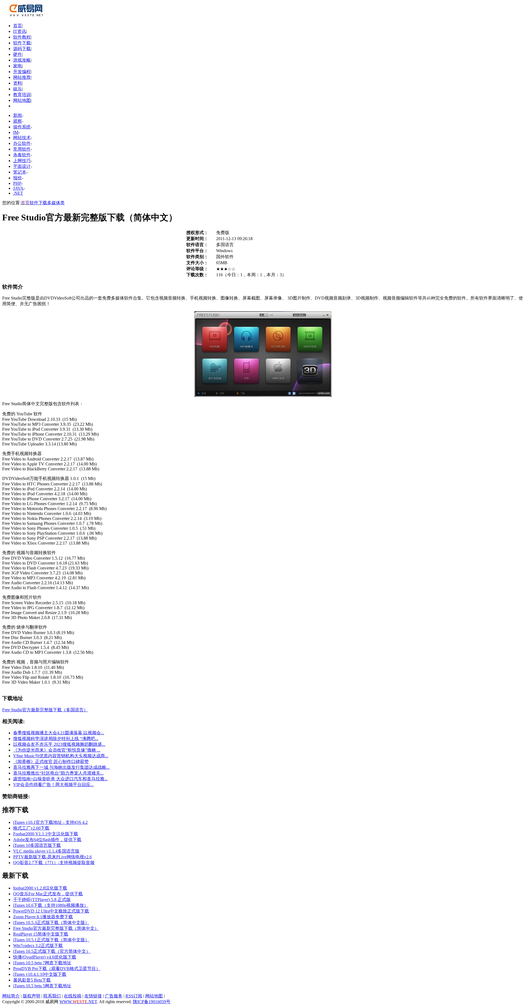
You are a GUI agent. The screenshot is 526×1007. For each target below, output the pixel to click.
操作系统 (22, 127)
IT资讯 (19, 31)
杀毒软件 (22, 155)
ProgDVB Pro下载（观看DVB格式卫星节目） (56, 968)
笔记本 (19, 172)
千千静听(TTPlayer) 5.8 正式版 (42, 899)
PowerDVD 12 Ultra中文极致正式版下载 (51, 911)
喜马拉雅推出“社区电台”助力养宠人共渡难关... (58, 773)
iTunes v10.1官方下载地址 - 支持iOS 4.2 (50, 822)
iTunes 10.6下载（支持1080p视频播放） (50, 905)
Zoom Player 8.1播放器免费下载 (43, 916)
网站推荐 (22, 77)
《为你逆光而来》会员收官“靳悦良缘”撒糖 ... (56, 750)
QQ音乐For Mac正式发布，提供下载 (48, 893)
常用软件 (22, 149)
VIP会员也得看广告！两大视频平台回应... (53, 784)
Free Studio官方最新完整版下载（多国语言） (45, 709)
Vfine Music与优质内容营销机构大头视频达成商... (60, 755)
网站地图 (22, 100)
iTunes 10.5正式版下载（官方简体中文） (51, 951)
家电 (17, 66)
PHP (17, 183)
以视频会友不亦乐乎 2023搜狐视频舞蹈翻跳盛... (59, 744)
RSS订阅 (133, 996)
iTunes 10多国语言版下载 (37, 845)
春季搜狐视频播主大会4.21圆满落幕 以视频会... (58, 732)
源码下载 (22, 48)
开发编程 (22, 71)
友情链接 (93, 996)
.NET (18, 193)
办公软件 (22, 143)
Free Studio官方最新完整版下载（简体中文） (56, 928)
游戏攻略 (22, 60)
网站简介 (11, 996)
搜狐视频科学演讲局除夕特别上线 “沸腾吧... (55, 738)
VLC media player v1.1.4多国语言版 (46, 851)
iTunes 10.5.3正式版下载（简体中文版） (51, 922)
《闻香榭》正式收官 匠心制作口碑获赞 (51, 761)
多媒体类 (56, 202)
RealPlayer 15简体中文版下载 (40, 934)
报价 (17, 177)
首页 (17, 25)
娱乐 (17, 89)
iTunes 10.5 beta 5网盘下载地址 (42, 985)
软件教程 (22, 37)
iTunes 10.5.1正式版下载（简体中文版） (51, 939)
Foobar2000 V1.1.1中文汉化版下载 (45, 834)
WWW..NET (78, 1001)
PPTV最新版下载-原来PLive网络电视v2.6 (52, 856)
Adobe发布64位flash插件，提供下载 (47, 839)
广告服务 (113, 996)
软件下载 (22, 43)
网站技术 (22, 137)
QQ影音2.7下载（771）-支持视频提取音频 (54, 862)
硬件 (17, 54)
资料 (17, 83)
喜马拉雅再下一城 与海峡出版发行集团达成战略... (61, 767)
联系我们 (52, 996)
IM (15, 132)
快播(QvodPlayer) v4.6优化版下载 (44, 957)
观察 (17, 121)
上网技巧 (22, 160)
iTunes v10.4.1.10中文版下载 (39, 974)
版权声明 (31, 996)
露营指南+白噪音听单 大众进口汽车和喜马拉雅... (60, 778)
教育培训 (22, 94)
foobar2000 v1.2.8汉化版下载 (40, 888)
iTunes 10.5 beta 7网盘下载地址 (42, 962)
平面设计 (22, 166)
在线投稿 (72, 996)
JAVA (18, 188)
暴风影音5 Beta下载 (32, 980)
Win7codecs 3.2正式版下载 (38, 945)
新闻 (17, 115)
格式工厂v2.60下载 (31, 828)
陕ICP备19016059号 (151, 1001)
